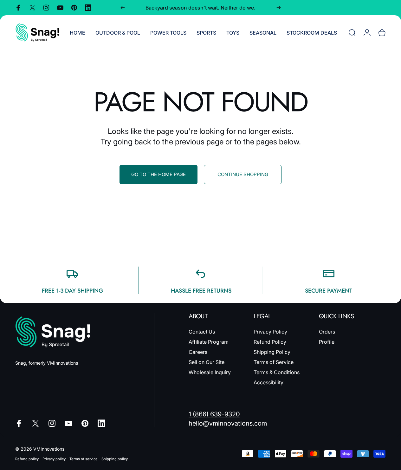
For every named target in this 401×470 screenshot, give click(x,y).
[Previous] (123, 7)
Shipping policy (114, 459)
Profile (326, 342)
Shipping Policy (272, 352)
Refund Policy (270, 342)
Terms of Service (274, 362)
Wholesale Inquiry (210, 372)
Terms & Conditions (277, 372)
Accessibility (268, 382)
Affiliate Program (209, 342)
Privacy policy (54, 459)
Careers (198, 352)
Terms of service (83, 459)
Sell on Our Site (206, 362)
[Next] (279, 7)
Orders (327, 331)
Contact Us (202, 331)
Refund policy (27, 459)
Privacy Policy (270, 331)
